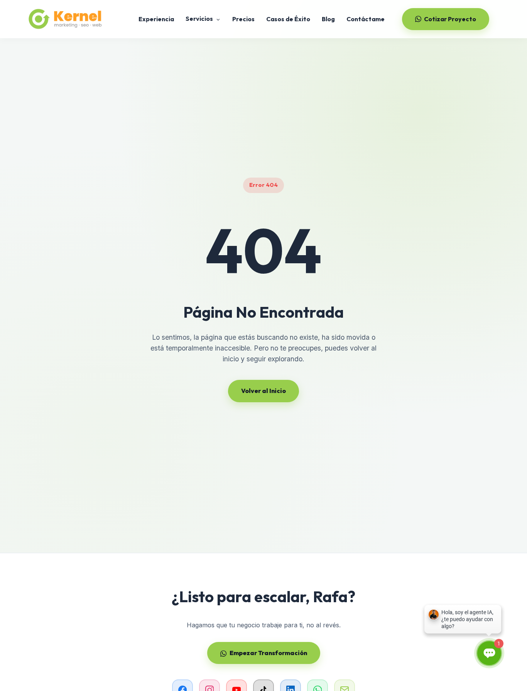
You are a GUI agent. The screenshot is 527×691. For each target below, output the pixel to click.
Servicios (200, 18)
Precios (243, 19)
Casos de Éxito (288, 19)
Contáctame (365, 19)
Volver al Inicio (263, 391)
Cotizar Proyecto (450, 19)
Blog (328, 19)
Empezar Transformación (268, 653)
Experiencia (156, 19)
